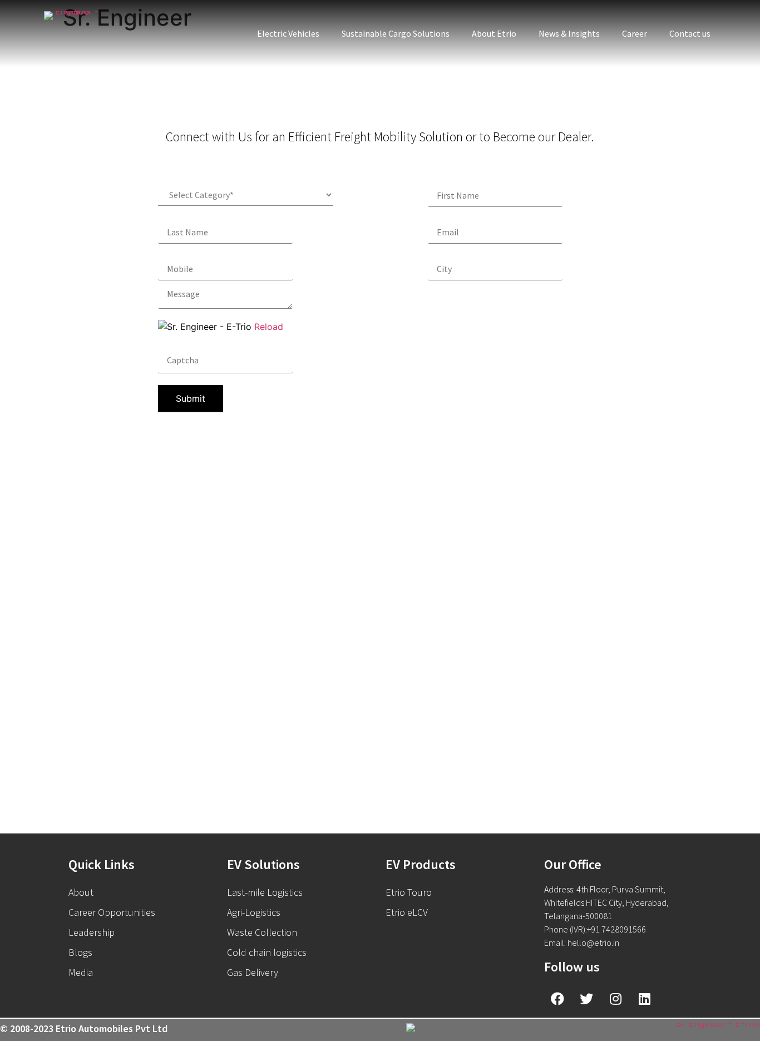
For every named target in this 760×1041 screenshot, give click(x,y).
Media (80, 972)
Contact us (689, 33)
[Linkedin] (644, 998)
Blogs (80, 952)
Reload (268, 326)
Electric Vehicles (288, 33)
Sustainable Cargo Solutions (396, 33)
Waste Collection (262, 932)
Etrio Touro (409, 892)
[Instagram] (615, 998)
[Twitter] (586, 998)
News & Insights (569, 33)
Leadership (91, 932)
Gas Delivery (252, 972)
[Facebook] (557, 998)
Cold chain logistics (267, 952)
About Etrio (494, 33)
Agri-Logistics (253, 912)
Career (634, 33)
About (80, 892)
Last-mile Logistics (265, 892)
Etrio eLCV (407, 912)
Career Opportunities (111, 912)
